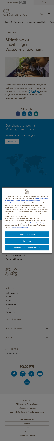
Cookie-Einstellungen (37, 223)
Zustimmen (27, 241)
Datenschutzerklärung (20, 227)
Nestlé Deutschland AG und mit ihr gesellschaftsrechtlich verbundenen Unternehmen (26, 200)
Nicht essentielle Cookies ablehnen (27, 248)
